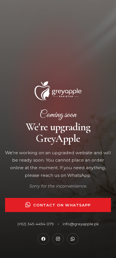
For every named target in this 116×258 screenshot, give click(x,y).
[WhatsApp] (72, 238)
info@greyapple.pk (81, 224)
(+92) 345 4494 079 (35, 224)
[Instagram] (58, 238)
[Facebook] (43, 238)
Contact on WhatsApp (62, 205)
